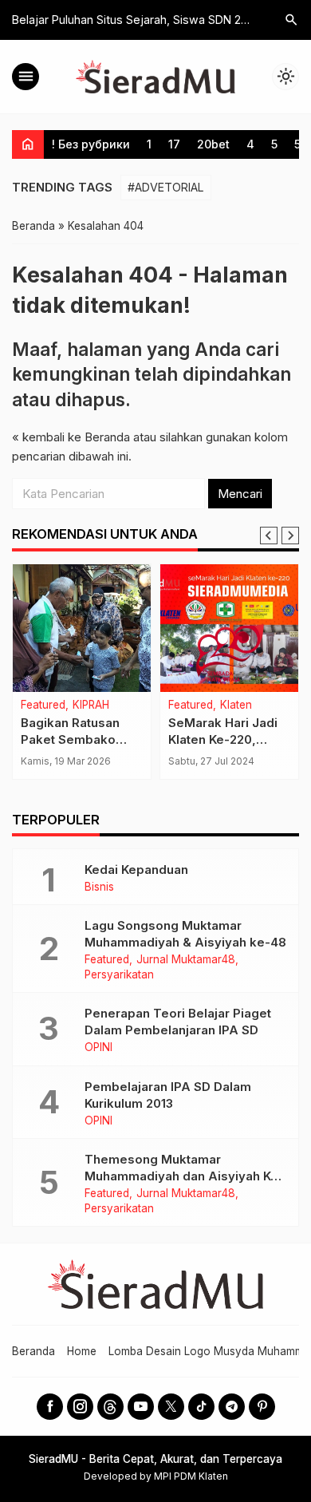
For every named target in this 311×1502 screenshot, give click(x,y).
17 (174, 144)
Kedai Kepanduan (136, 869)
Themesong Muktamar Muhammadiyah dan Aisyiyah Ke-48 (184, 1176)
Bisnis (99, 887)
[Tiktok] (201, 1406)
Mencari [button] (240, 493)
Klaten (236, 705)
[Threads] (110, 1406)
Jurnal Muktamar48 (185, 960)
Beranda (33, 1351)
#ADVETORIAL (166, 187)
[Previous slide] (269, 535)
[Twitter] (171, 1406)
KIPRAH (91, 705)
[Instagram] (80, 1406)
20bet (213, 144)
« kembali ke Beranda (71, 437)
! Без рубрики (91, 144)
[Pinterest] (262, 1406)
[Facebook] (50, 1406)
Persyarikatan (119, 975)
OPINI (98, 1047)
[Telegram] (231, 1406)
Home (81, 1351)
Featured (43, 705)
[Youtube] (141, 1406)
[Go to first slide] (290, 535)
